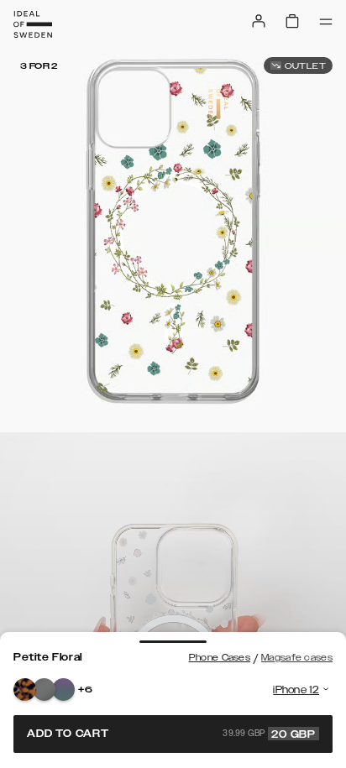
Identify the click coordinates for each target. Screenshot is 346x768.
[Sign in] (258, 21)
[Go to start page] (32, 24)
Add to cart (171, 733)
